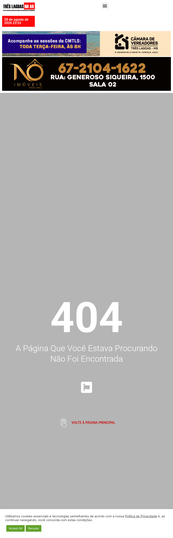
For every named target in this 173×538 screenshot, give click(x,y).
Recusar (33, 528)
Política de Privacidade (141, 516)
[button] (104, 5)
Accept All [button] (15, 528)
